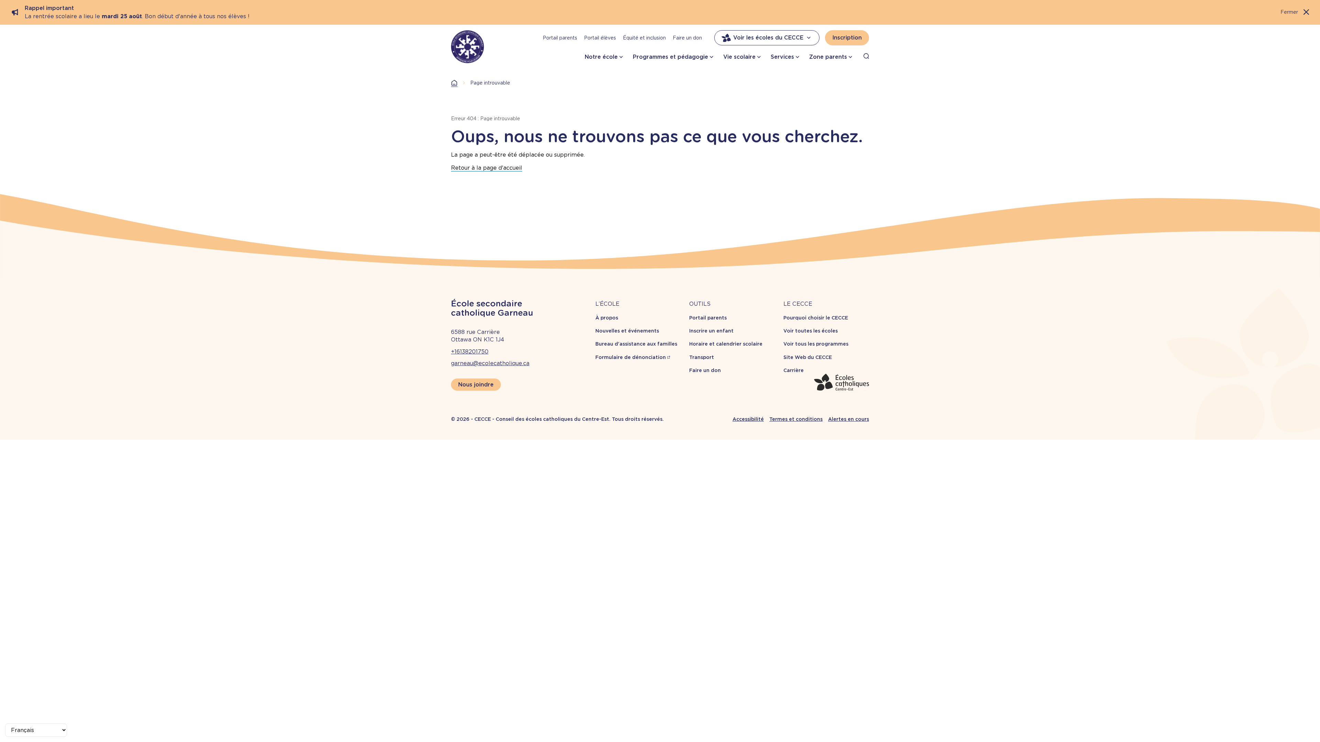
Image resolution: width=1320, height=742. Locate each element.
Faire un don (687, 38)
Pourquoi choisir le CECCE (815, 318)
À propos (606, 318)
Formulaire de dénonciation (630, 357)
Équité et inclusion (644, 38)
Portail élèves (600, 38)
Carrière (793, 370)
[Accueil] (467, 46)
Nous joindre (476, 384)
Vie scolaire (739, 57)
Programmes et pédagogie (670, 57)
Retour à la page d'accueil (486, 168)
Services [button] (782, 57)
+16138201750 (469, 351)
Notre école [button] (601, 57)
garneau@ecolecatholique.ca (490, 363)
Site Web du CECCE (807, 357)
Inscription (847, 37)
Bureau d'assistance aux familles (636, 344)
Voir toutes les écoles (810, 331)
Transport (701, 357)
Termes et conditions (796, 419)
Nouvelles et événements (627, 331)
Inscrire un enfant (711, 331)
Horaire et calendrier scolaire (725, 344)
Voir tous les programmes (815, 344)
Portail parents (560, 38)
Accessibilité (748, 419)
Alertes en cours (848, 419)
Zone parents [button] (828, 57)
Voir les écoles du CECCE (768, 37)
